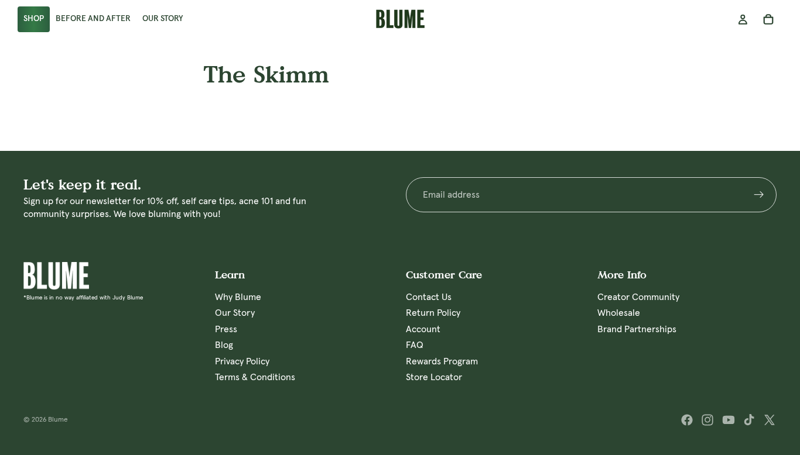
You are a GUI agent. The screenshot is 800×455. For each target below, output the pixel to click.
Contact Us (429, 297)
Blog (224, 345)
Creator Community (638, 297)
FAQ (414, 345)
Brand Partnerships (636, 329)
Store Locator (434, 377)
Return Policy (433, 313)
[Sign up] (759, 194)
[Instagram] (707, 420)
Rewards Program (442, 361)
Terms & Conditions (255, 377)
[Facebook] (687, 420)
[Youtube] (729, 420)
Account (423, 329)
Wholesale (618, 313)
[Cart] (768, 19)
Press (226, 329)
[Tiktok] (749, 420)
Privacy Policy (242, 361)
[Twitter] (770, 420)
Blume (58, 419)
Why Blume (238, 297)
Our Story (235, 313)
